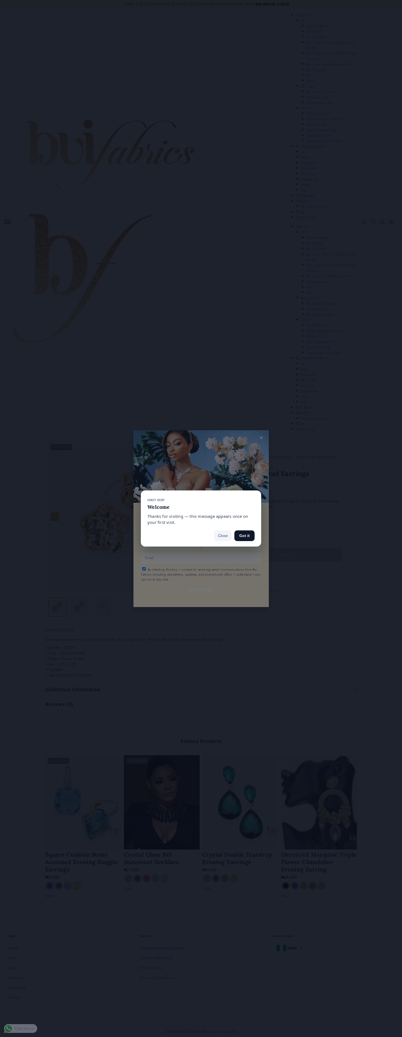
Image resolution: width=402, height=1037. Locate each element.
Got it (244, 535)
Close (223, 535)
